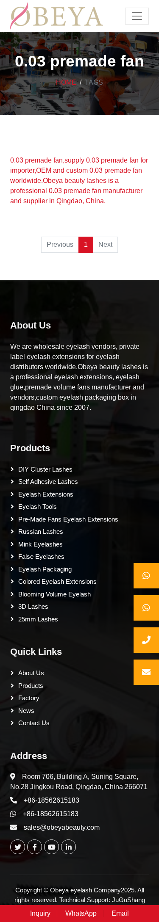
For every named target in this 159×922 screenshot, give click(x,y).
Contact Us (34, 722)
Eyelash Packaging (45, 569)
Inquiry (40, 913)
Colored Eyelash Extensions (57, 581)
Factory (28, 697)
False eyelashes (41, 556)
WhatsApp (81, 913)
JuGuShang (128, 899)
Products (30, 448)
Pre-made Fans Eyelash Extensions (68, 519)
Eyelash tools (37, 506)
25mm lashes (38, 619)
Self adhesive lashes (48, 481)
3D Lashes (33, 606)
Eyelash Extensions (45, 494)
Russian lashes (40, 531)
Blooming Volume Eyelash (54, 594)
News (26, 710)
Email (120, 913)
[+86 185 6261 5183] (146, 575)
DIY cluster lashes (45, 469)
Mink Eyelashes (40, 544)
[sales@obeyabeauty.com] (146, 672)
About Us (30, 325)
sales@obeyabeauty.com (62, 827)
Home (66, 82)
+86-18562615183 (51, 800)
